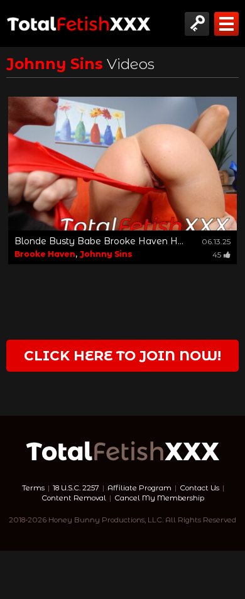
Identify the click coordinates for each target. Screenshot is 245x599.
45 (216, 254)
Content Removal (73, 498)
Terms (33, 487)
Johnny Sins (106, 254)
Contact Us (199, 487)
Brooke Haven (44, 254)
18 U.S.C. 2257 (76, 487)
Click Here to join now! (122, 355)
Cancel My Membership (159, 498)
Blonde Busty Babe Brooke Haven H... (98, 241)
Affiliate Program (139, 487)
